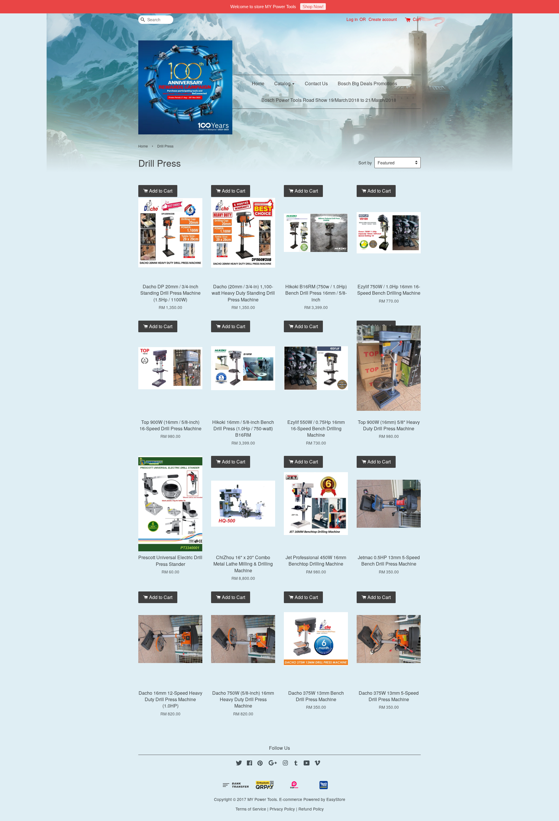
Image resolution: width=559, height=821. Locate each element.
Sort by (365, 162)
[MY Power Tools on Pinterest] (260, 764)
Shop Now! (313, 6)
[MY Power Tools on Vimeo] (317, 764)
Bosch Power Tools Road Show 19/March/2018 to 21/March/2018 (328, 100)
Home (258, 83)
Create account (383, 19)
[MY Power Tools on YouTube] (306, 764)
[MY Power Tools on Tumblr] (296, 764)
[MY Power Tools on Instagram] (285, 764)
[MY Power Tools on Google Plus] (272, 764)
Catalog (283, 83)
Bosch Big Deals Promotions (367, 83)
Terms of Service (251, 809)
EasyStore (335, 799)
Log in (352, 19)
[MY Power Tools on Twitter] (239, 764)
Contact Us (316, 83)
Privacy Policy (282, 809)
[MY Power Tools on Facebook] (249, 764)
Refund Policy (311, 809)
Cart (417, 19)
